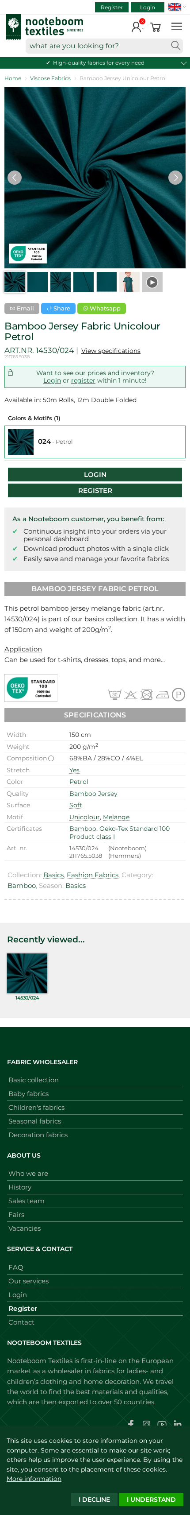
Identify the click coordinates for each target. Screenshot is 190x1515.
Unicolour (84, 817)
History (19, 1187)
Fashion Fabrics (92, 875)
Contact (21, 1322)
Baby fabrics (28, 1093)
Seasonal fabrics (34, 1121)
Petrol (78, 782)
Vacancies (24, 1228)
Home (12, 78)
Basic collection (33, 1080)
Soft (75, 805)
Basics (53, 875)
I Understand (151, 1499)
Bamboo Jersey (93, 794)
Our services (28, 1281)
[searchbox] (104, 46)
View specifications (111, 351)
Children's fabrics (36, 1107)
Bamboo (82, 829)
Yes (74, 770)
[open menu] (176, 26)
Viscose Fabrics (50, 78)
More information (34, 1478)
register (83, 380)
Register (112, 7)
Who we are (28, 1173)
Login (147, 7)
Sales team (26, 1201)
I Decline (94, 1499)
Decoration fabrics (38, 1135)
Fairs (16, 1214)
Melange (116, 817)
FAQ (15, 1267)
